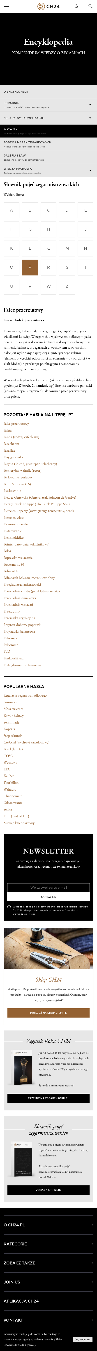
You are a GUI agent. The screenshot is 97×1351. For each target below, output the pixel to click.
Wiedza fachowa (22, 170)
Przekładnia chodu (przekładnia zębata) (32, 591)
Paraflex (9, 451)
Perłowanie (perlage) (18, 477)
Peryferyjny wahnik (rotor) (23, 470)
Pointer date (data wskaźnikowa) (26, 544)
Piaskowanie (12, 491)
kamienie (42, 380)
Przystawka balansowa (19, 632)
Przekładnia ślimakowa (20, 598)
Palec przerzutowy (16, 424)
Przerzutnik (12, 611)
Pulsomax (10, 638)
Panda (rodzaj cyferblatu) (21, 437)
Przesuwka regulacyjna (19, 618)
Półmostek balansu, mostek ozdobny (29, 578)
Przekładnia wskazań (18, 605)
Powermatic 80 (14, 564)
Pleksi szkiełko (14, 538)
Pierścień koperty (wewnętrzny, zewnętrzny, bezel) (39, 511)
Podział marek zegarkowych (27, 144)
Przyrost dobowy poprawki (23, 625)
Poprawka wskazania (18, 558)
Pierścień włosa (14, 518)
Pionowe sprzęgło (16, 524)
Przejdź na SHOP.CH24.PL (48, 1013)
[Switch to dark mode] (76, 6)
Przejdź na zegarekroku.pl (48, 1098)
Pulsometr (11, 645)
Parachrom (11, 444)
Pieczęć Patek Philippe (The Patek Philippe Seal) (37, 504)
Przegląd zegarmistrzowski (22, 584)
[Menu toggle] (6, 6)
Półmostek (11, 571)
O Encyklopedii (16, 91)
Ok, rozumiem (82, 1339)
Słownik (25, 131)
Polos (7, 551)
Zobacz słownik (48, 1190)
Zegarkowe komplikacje (24, 118)
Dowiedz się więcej (24, 914)
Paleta (8, 430)
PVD (7, 651)
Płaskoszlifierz (14, 658)
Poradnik (26, 105)
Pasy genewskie (14, 457)
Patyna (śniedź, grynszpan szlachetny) (30, 464)
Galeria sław (24, 157)
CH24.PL (48, 6)
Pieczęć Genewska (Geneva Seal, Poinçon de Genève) (40, 497)
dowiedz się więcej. (25, 1344)
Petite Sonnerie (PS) (17, 484)
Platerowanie (13, 531)
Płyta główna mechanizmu (22, 665)
